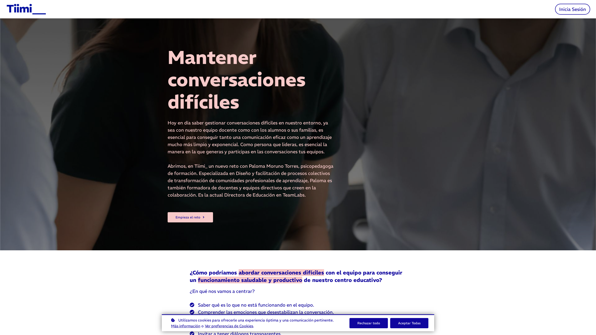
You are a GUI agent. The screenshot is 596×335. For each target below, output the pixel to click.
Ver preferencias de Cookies (229, 326)
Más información (185, 326)
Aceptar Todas (409, 323)
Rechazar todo (368, 323)
